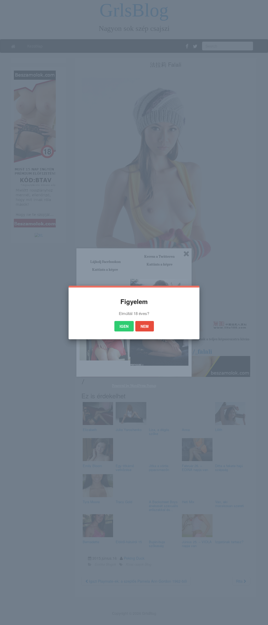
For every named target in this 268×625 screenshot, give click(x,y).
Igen (124, 326)
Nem (145, 326)
